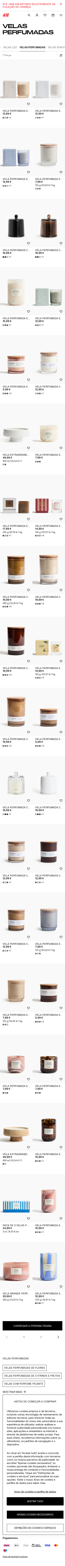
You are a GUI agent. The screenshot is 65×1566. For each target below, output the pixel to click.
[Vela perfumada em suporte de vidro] (48, 427)
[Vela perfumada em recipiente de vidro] (16, 291)
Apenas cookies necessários (35, 1514)
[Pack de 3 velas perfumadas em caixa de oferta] (16, 1198)
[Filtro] (60, 55)
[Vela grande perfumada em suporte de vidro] (16, 1266)
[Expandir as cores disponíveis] (38, 189)
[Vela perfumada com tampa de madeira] (48, 359)
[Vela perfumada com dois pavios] (16, 570)
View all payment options (15, 1556)
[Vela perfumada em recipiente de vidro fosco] (16, 83)
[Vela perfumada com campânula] (16, 223)
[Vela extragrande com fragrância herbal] (16, 427)
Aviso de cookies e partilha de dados (35, 1491)
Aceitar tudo (35, 1501)
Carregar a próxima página (33, 1325)
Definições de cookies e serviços (35, 1527)
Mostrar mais (12, 1391)
